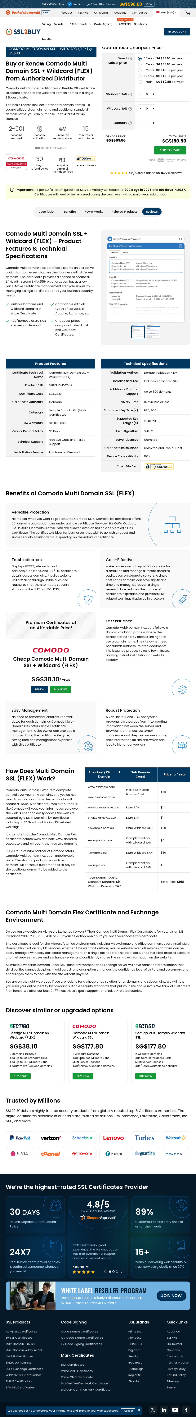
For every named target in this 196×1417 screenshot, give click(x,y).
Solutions (140, 24)
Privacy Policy (176, 1369)
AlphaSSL (134, 1338)
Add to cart (170, 150)
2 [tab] (113, 1271)
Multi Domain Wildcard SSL (24, 1350)
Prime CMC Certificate (77, 1377)
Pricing (46, 24)
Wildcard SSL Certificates (24, 1375)
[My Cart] (187, 13)
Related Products (125, 212)
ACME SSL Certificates (21, 1331)
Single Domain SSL (18, 1362)
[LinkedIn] (164, 1410)
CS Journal (101, 13)
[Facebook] (186, 1410)
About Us (67, 13)
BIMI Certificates (72, 1365)
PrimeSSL (134, 1331)
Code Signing (103, 24)
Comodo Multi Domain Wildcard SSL (91, 1035)
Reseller (47, 39)
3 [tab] (117, 1271)
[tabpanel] (98, 1258)
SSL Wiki (83, 13)
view (149, 4)
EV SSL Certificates (19, 1338)
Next (121, 1272)
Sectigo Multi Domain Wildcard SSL (160, 1035)
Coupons (120, 13)
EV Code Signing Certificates (81, 1344)
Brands (58, 24)
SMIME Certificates (19, 1381)
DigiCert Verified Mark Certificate (84, 1383)
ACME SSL (125, 24)
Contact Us (139, 13)
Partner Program (178, 1362)
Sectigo (134, 1356)
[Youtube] (175, 1410)
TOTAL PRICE (177, 136)
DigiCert (134, 1350)
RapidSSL (134, 1375)
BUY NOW (60, 689)
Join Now (171, 1295)
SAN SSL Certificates (20, 1387)
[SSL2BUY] (23, 31)
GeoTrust (135, 1362)
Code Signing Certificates (79, 1331)
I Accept (128, 1411)
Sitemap (173, 1381)
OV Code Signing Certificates (82, 1338)
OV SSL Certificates (19, 1356)
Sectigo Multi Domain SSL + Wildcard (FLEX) (31, 1035)
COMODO (135, 1344)
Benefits (70, 212)
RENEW (39, 689)
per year (163, 58)
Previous (105, 1272)
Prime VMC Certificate (77, 1371)
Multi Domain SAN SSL (21, 1344)
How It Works (93, 212)
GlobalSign (136, 1369)
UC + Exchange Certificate (24, 1369)
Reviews (152, 212)
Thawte (133, 1381)
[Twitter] (153, 1410)
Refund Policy (176, 1375)
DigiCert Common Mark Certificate (86, 1389)
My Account (177, 32)
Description (47, 212)
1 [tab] (110, 1271)
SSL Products (78, 24)
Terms (171, 1387)
